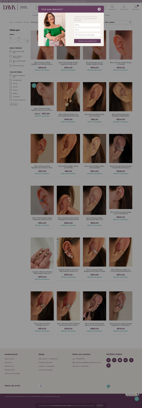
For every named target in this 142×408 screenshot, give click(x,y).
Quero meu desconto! (87, 41)
